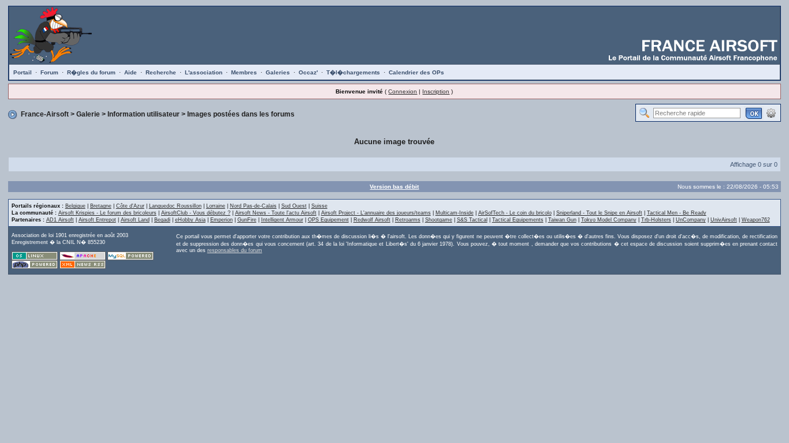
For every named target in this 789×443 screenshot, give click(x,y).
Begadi (162, 220)
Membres (244, 72)
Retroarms (407, 220)
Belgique (75, 206)
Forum (49, 72)
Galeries (278, 72)
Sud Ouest (294, 206)
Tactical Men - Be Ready (676, 213)
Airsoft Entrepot (97, 220)
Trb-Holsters (656, 220)
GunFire (246, 220)
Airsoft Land (135, 220)
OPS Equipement (328, 220)
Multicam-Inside (455, 213)
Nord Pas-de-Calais (253, 206)
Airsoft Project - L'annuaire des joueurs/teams (376, 213)
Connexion (402, 91)
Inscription (435, 91)
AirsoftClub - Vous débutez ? (195, 213)
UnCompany (691, 220)
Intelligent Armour (282, 220)
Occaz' (308, 72)
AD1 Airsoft (60, 220)
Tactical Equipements (518, 220)
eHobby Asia (190, 220)
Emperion (221, 220)
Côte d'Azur (130, 206)
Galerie (88, 114)
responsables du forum (234, 250)
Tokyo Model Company (609, 220)
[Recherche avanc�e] (771, 112)
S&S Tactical (472, 220)
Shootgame (438, 220)
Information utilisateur (143, 114)
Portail (22, 72)
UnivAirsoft (723, 220)
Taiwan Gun (562, 220)
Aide (130, 72)
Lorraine (215, 206)
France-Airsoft (45, 114)
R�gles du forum (91, 72)
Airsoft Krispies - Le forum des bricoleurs (107, 213)
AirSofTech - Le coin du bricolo (515, 213)
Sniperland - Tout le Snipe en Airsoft (599, 213)
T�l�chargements (353, 72)
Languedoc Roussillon (175, 206)
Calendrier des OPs (416, 72)
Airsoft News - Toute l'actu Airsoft (276, 213)
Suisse (319, 206)
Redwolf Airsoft (371, 220)
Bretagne (100, 206)
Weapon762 (756, 220)
